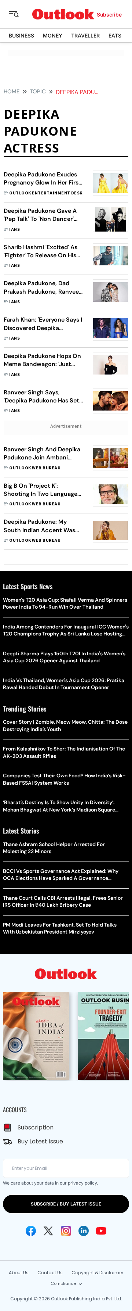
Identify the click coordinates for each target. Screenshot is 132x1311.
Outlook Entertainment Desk (45, 193)
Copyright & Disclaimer (97, 1272)
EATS (115, 35)
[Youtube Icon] (101, 1231)
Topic (38, 91)
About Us (19, 1272)
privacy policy (82, 1183)
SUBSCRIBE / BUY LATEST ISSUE (66, 1204)
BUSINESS (21, 35)
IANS (14, 229)
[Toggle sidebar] (19, 14)
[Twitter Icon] (48, 1231)
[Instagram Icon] (66, 1231)
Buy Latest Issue (40, 1141)
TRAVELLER (85, 35)
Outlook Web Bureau (34, 468)
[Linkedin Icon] (83, 1231)
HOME (11, 91)
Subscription (36, 1127)
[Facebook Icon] (31, 1231)
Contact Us (50, 1272)
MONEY (52, 35)
